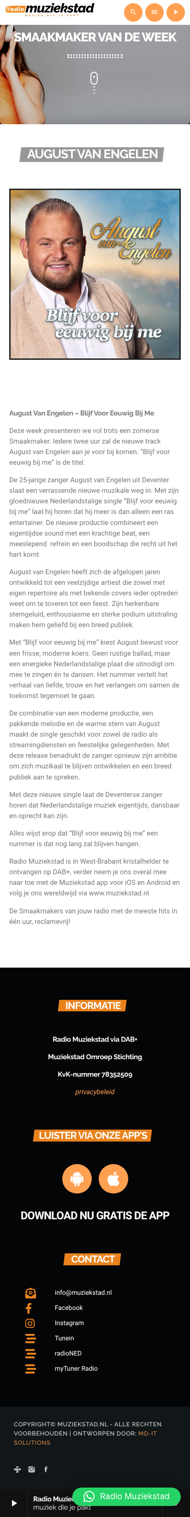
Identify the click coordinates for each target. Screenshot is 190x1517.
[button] (126, 1497)
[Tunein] (17, 1469)
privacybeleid (95, 1092)
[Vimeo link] (50, 12)
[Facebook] (46, 1469)
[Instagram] (32, 1469)
